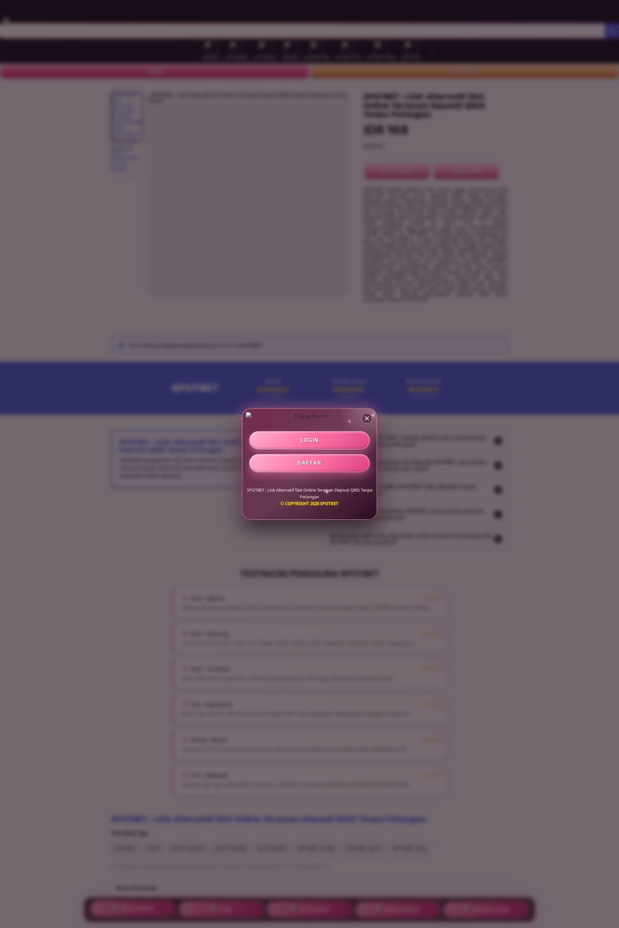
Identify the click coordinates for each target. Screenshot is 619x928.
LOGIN (309, 440)
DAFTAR (309, 463)
